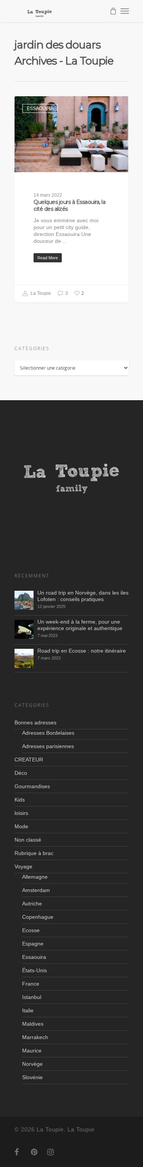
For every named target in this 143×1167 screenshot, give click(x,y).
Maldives (32, 1024)
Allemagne (35, 877)
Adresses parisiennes (48, 746)
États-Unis (34, 970)
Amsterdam (36, 890)
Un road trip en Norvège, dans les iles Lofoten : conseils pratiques (83, 596)
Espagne (32, 944)
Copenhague (37, 917)
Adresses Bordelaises (48, 733)
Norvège (32, 1064)
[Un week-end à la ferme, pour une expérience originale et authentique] (24, 629)
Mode (21, 826)
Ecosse (31, 930)
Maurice (32, 1050)
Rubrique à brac (33, 853)
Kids (19, 800)
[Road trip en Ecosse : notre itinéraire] (24, 658)
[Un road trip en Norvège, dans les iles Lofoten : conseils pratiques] (24, 600)
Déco (20, 773)
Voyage (23, 866)
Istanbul (31, 997)
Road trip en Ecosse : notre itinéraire (81, 651)
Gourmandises (32, 786)
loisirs (21, 813)
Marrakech (35, 1037)
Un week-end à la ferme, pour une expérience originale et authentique (79, 625)
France (30, 984)
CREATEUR (28, 759)
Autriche (32, 903)
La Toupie (40, 293)
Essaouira (40, 108)
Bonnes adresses (35, 722)
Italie (28, 1010)
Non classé (27, 840)
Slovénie (32, 1077)
